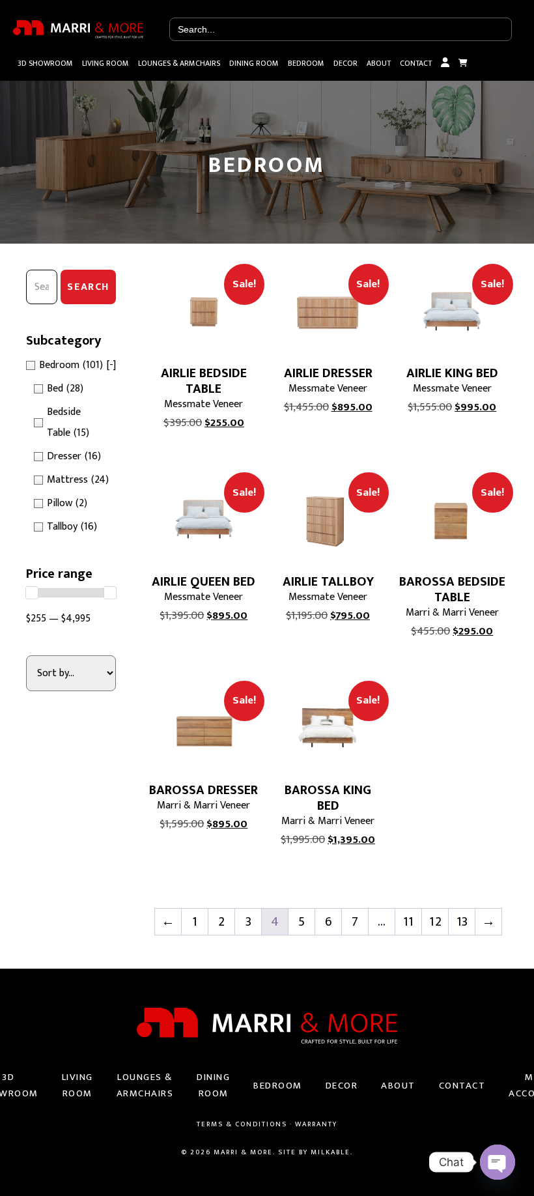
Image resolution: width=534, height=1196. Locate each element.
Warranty (316, 1124)
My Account (445, 63)
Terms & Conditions (242, 1124)
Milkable (330, 1152)
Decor (345, 63)
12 (435, 922)
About (379, 63)
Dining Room (254, 63)
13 (462, 922)
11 (408, 922)
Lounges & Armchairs (179, 63)
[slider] (31, 592)
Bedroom (306, 63)
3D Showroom (45, 63)
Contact (416, 63)
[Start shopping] (463, 63)
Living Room (105, 63)
